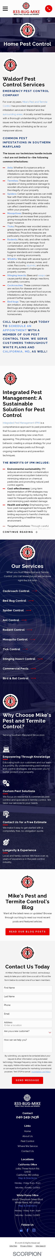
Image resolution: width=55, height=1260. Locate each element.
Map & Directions (27, 1178)
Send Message (27, 1080)
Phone (7, 1005)
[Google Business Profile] (21, 1230)
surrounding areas (12, 114)
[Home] (26, 8)
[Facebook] (27, 1230)
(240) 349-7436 (24, 321)
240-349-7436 (27, 1117)
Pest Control (27, 1141)
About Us (27, 1136)
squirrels (30, 265)
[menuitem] (13, 1246)
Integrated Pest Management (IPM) (21, 423)
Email (6, 1014)
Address (8, 1022)
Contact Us (27, 1151)
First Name (9, 988)
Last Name (9, 996)
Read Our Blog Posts (27, 931)
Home (27, 1131)
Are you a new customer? (16, 1031)
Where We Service (28, 1146)
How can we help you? (15, 1040)
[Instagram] (33, 1230)
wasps (41, 275)
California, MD (16, 351)
